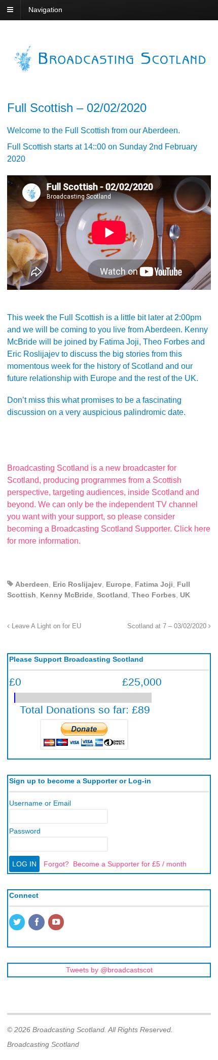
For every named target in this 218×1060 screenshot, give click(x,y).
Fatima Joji (154, 584)
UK (185, 595)
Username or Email (40, 803)
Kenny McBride (66, 595)
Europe (118, 584)
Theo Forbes (154, 595)
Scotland (112, 595)
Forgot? (56, 864)
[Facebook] (37, 923)
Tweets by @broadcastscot (109, 970)
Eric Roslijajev (77, 584)
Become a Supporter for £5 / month (130, 864)
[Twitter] (17, 923)
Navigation (45, 10)
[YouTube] (56, 923)
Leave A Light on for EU (45, 626)
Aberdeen (32, 584)
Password (25, 831)
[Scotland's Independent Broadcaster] (109, 70)
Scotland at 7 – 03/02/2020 (167, 626)
